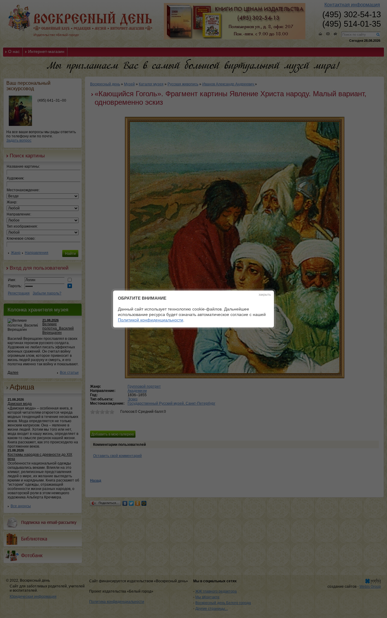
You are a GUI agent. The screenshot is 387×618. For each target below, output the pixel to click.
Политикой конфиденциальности (150, 319)
